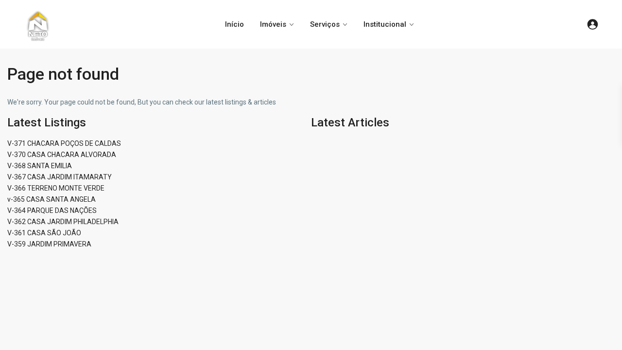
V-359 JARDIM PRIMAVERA (49, 244)
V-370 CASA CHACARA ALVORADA (61, 154)
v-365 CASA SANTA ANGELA (51, 199)
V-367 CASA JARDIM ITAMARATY (59, 177)
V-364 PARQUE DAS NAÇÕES (52, 210)
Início (234, 24)
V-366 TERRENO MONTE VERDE (55, 188)
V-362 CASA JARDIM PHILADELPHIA (63, 222)
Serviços (325, 24)
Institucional (384, 24)
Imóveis (273, 24)
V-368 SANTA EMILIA (39, 166)
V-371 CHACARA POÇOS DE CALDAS (64, 143)
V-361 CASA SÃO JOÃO (44, 233)
